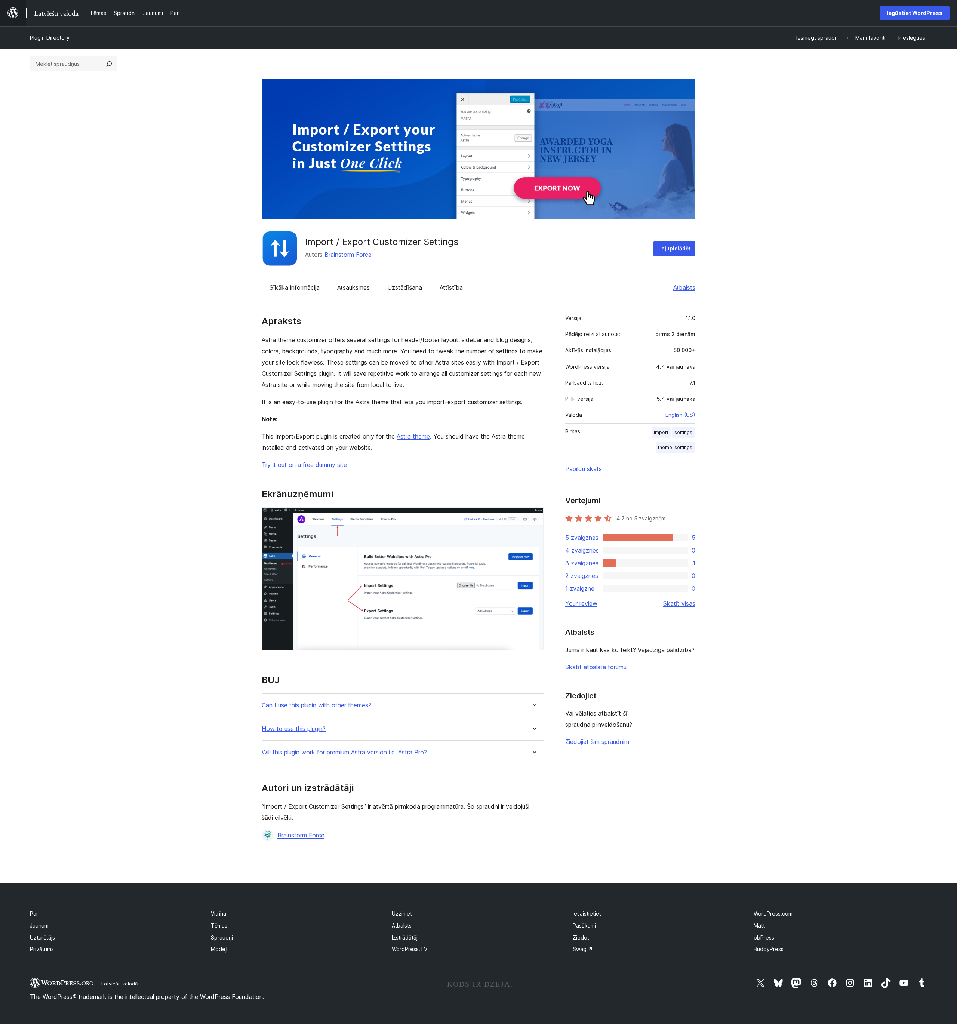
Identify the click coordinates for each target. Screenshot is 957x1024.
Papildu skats (583, 469)
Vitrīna (218, 913)
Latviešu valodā (119, 984)
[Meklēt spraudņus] (109, 63)
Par (34, 913)
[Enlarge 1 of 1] (533, 517)
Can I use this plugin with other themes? (316, 705)
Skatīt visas (679, 603)
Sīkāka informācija (295, 287)
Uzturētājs (42, 937)
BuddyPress (769, 949)
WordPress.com (773, 913)
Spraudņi (222, 937)
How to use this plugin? (294, 728)
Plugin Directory (50, 37)
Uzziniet (402, 913)
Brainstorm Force (348, 254)
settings (683, 432)
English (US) (680, 415)
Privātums (42, 949)
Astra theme (413, 436)
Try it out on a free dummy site (304, 464)
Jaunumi (40, 925)
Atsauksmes (353, 287)
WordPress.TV (409, 949)
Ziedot (581, 937)
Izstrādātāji (405, 937)
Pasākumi (584, 925)
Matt (759, 925)
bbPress (764, 937)
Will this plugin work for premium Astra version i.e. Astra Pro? (344, 752)
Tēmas (219, 925)
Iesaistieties (587, 913)
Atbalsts (684, 287)
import (661, 432)
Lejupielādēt (674, 248)
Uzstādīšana (404, 287)
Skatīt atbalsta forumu (596, 667)
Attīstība (451, 287)
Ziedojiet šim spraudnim (597, 741)
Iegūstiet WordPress (914, 13)
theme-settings (675, 447)
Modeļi (219, 949)
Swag (583, 949)
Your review (581, 603)
